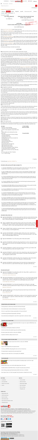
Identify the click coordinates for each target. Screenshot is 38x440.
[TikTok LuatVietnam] (6, 419)
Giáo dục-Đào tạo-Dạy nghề (7, 299)
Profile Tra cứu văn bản (5, 383)
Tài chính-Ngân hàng (6, 281)
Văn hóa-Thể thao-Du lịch (7, 292)
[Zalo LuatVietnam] (3, 419)
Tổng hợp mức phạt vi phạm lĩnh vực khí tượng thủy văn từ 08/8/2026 (12, 353)
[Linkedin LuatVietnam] (10, 419)
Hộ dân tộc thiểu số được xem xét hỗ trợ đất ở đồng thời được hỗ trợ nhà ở (13, 365)
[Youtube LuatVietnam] (5, 419)
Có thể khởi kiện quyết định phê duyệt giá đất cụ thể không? (11, 313)
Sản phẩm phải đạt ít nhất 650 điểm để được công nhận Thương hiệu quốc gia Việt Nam (15, 367)
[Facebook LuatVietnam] (1, 419)
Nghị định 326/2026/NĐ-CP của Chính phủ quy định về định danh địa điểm (16, 238)
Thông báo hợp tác (5, 402)
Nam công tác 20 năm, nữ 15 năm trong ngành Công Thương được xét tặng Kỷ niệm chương (16, 372)
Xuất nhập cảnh (8, 287)
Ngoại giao (4, 287)
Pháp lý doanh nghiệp (23, 383)
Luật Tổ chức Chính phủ (8, 29)
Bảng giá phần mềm (5, 393)
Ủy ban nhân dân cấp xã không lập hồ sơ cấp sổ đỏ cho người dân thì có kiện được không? (16, 315)
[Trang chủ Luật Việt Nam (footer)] (19, 406)
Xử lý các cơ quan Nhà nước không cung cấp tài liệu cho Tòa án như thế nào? (14, 311)
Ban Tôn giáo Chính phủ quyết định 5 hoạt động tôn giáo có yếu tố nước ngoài (20, 360)
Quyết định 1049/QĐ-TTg (12, 161)
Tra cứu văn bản (22, 379)
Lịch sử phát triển (4, 381)
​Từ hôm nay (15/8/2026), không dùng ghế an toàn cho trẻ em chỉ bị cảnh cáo (13, 348)
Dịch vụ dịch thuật (23, 385)
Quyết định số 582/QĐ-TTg (8, 36)
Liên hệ (3, 385)
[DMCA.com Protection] (11, 438)
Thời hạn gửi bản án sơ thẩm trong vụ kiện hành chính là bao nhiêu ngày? (13, 306)
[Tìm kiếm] (36, 6)
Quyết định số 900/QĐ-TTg (24, 58)
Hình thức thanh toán (5, 395)
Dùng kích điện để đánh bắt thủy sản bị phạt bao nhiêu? (10, 346)
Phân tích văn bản (23, 381)
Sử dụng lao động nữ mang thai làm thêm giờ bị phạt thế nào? (11, 351)
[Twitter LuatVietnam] (8, 419)
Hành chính (13, 299)
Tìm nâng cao (34, 7)
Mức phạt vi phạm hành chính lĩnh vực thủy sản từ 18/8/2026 (11, 332)
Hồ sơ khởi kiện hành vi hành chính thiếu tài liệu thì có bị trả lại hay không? (13, 308)
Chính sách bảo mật (5, 398)
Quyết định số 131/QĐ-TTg (8, 40)
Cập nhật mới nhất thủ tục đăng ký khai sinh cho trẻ (9, 334)
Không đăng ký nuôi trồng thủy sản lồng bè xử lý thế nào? (10, 327)
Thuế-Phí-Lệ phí (12, 281)
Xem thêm (35, 266)
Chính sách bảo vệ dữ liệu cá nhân (7, 400)
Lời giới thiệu (4, 379)
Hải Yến (35, 159)
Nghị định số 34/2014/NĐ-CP (25, 66)
